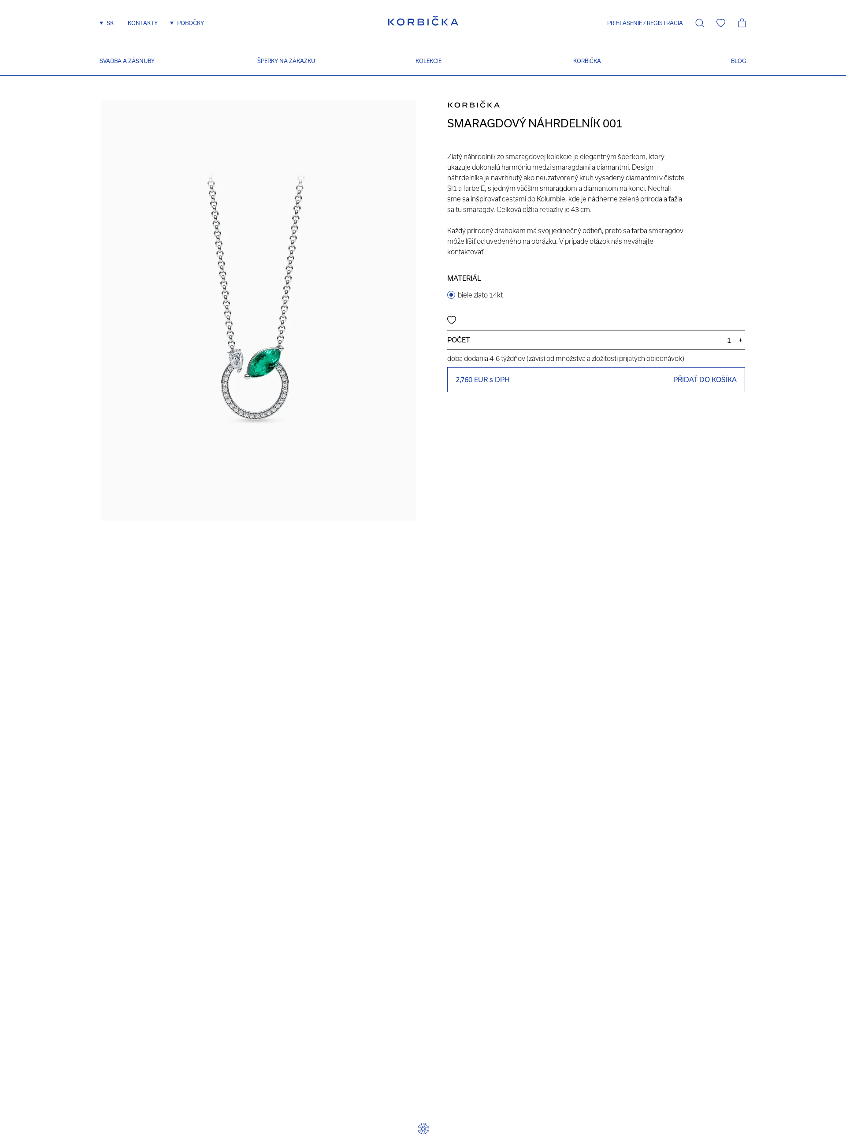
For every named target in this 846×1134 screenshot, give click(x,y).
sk (110, 23)
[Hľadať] (699, 23)
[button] (621, 23)
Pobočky (190, 23)
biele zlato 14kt (480, 295)
